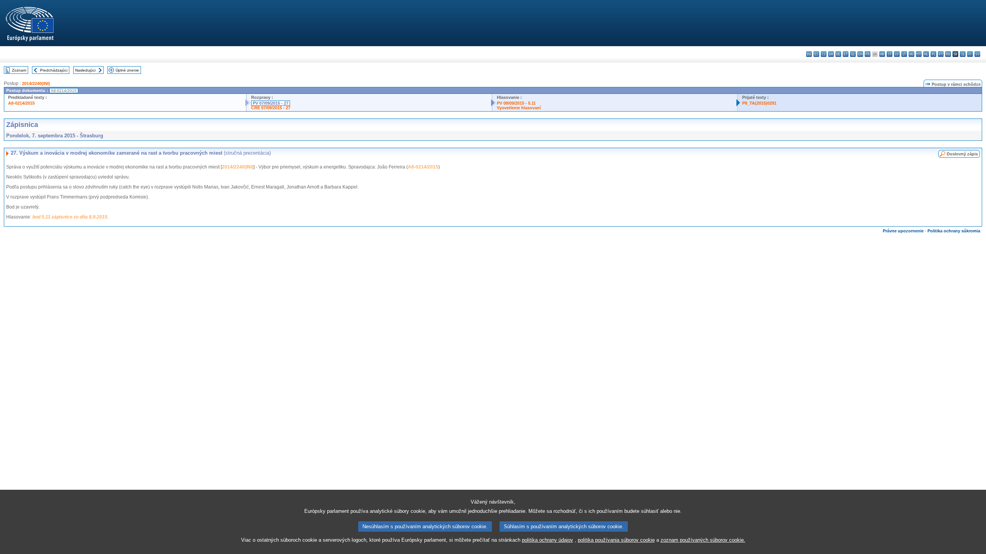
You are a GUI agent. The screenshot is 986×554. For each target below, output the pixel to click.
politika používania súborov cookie (616, 540)
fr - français (867, 54)
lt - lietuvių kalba (904, 54)
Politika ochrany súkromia (953, 231)
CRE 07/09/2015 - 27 (270, 107)
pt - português (941, 54)
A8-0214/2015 (21, 103)
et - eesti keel (845, 54)
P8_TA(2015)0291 (759, 103)
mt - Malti (919, 54)
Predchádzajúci (53, 70)
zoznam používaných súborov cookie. (703, 540)
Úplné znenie (127, 70)
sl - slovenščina (963, 54)
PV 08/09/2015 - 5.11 (516, 103)
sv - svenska (977, 54)
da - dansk (831, 54)
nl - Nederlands (926, 54)
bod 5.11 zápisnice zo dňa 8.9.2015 (69, 217)
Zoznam (19, 70)
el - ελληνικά (853, 54)
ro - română (948, 54)
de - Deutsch (838, 54)
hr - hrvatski (882, 54)
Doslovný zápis (962, 154)
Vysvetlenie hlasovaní (519, 107)
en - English (860, 54)
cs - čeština (824, 54)
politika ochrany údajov (547, 540)
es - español (816, 54)
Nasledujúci (85, 70)
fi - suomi (970, 54)
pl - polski (933, 54)
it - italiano (889, 54)
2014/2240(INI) (36, 83)
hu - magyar (911, 54)
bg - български (809, 54)
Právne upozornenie (903, 231)
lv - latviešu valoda (897, 54)
